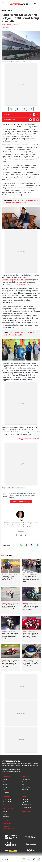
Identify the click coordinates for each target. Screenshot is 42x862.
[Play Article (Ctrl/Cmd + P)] (30, 119)
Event (5, 787)
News (10, 10)
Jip (4, 790)
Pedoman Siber (8, 829)
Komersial (6, 816)
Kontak (5, 821)
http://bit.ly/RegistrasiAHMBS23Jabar (15, 280)
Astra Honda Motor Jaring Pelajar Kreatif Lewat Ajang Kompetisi (20, 18)
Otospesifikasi (8, 809)
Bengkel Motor (27, 807)
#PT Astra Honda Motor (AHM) (16, 488)
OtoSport (25, 776)
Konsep (5, 784)
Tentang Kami (8, 823)
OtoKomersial (27, 811)
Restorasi (6, 804)
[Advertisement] (21, 84)
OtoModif (6, 796)
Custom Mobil (7, 799)
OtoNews (6, 776)
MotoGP (24, 782)
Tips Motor (25, 802)
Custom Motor (7, 802)
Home (3, 10)
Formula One (26, 779)
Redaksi (6, 826)
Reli (23, 784)
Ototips (24, 796)
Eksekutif (6, 792)
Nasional (25, 790)
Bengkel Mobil (26, 804)
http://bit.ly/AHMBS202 (20, 284)
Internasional (26, 787)
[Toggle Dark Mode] (39, 3)
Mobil (5, 779)
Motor (5, 782)
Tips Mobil (25, 799)
